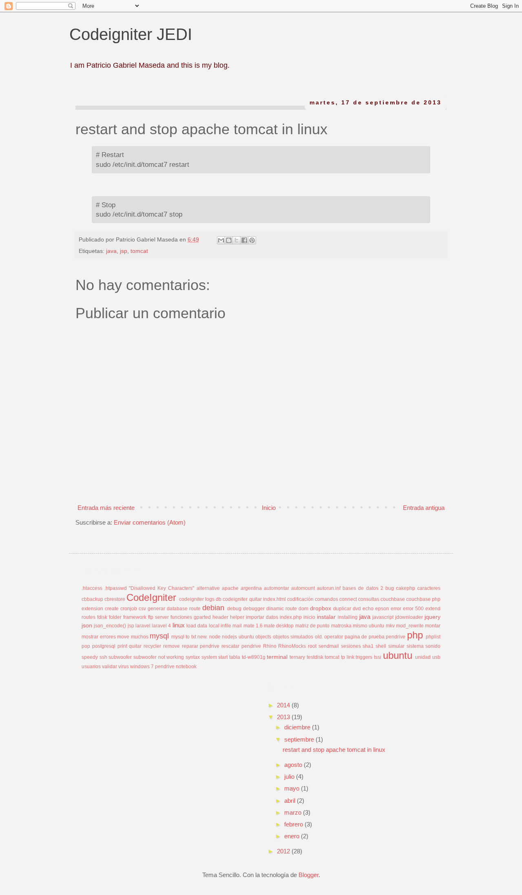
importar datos (262, 617)
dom (303, 608)
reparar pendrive (201, 646)
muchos (139, 637)
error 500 (413, 608)
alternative (208, 588)
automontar (276, 588)
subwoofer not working (158, 657)
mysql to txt (183, 637)
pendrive (395, 637)
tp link (347, 657)
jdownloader (409, 617)
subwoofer (120, 657)
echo (368, 608)
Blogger (309, 874)
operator (333, 637)
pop (86, 646)
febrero (294, 824)
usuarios (91, 666)
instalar (326, 617)
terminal (277, 657)
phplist (433, 637)
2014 (284, 705)
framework (134, 617)
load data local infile (208, 626)
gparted (202, 617)
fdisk (102, 617)
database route (184, 608)
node (215, 637)
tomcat (139, 251)
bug (389, 588)
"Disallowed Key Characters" (161, 588)
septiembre (300, 739)
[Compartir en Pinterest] (252, 240)
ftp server (158, 617)
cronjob (128, 608)
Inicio (269, 507)
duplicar (342, 608)
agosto (294, 764)
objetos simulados (293, 637)
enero (292, 836)
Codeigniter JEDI (130, 34)
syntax (193, 657)
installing (348, 617)
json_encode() (110, 626)
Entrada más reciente (106, 507)
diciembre (298, 727)
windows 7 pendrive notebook (163, 666)
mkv (390, 626)
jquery (432, 617)
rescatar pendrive (241, 646)
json (87, 626)
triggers (364, 657)
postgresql (103, 646)
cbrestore (114, 599)
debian (213, 608)
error (396, 608)
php (415, 634)
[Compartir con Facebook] (244, 240)
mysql (159, 636)
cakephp (405, 588)
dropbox (320, 608)
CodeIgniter (151, 597)
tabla (234, 657)
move (123, 637)
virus (123, 666)
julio (290, 776)
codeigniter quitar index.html (254, 599)
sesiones (351, 646)
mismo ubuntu (368, 626)
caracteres (428, 588)
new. (202, 637)
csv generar (152, 608)
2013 (284, 716)
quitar (135, 646)
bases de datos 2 (363, 588)
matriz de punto (312, 626)
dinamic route (281, 608)
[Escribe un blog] (229, 240)
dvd (357, 608)
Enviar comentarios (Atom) (150, 522)
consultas (368, 599)
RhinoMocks (292, 646)
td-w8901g (253, 657)
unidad (423, 657)
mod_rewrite (410, 626)
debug (234, 608)
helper (237, 617)
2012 (284, 851)
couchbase (392, 599)
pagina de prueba (365, 637)
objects (263, 637)
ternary (297, 657)
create (112, 608)
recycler (152, 646)
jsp (123, 251)
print (122, 646)
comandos (326, 599)
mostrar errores (99, 637)
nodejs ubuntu (238, 637)
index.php (291, 617)
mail (237, 626)
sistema (415, 646)
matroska (341, 626)
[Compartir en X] (236, 240)
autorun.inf (329, 588)
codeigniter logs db (200, 599)
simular (396, 646)
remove (171, 646)
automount (303, 588)
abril (290, 800)
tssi (377, 657)
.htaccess (92, 588)
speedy (90, 657)
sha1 (368, 646)
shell (381, 646)
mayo (292, 788)
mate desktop (279, 626)
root (312, 646)
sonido (432, 646)
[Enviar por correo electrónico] (221, 240)
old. (319, 637)
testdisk (315, 657)
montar (432, 626)
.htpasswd (115, 588)
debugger (254, 608)
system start (214, 657)
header (220, 617)
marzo (293, 812)
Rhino (269, 646)
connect (348, 599)
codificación (300, 599)
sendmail (329, 646)
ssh (103, 657)
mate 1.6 (253, 626)
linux (179, 625)
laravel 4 (161, 626)
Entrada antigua (424, 507)
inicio (309, 617)
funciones (181, 617)
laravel (142, 626)
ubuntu (397, 655)
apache (230, 588)
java (111, 251)
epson (382, 608)
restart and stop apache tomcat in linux (334, 749)
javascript (383, 617)
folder (115, 617)
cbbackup (92, 599)
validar (109, 666)
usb (436, 657)
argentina (251, 588)
